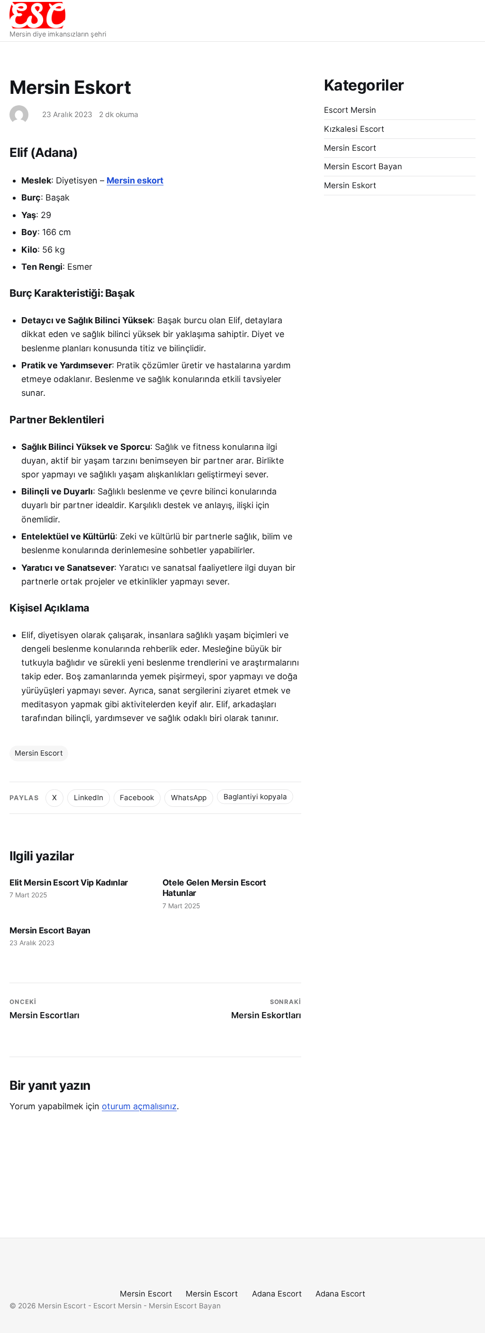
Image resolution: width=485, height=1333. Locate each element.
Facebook (137, 797)
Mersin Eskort (350, 185)
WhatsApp (189, 797)
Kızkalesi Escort (354, 129)
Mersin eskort (135, 180)
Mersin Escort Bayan (49, 930)
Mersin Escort (39, 753)
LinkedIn (88, 797)
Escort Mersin (350, 110)
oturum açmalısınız (139, 1106)
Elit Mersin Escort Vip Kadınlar (68, 882)
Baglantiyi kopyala (255, 796)
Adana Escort (277, 1293)
